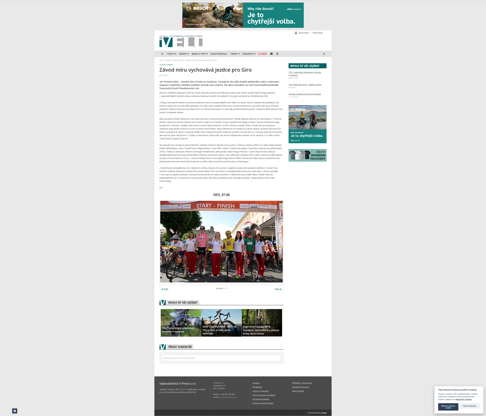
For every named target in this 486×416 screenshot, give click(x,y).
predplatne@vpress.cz (228, 397)
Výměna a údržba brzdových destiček (305, 94)
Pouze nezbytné (469, 406)
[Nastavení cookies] (14, 410)
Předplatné (257, 387)
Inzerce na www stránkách (263, 395)
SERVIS (183, 53)
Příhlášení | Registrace (302, 383)
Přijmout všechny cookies (448, 407)
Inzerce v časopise (260, 391)
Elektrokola (218, 53)
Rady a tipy (198, 53)
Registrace (304, 33)
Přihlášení (318, 33)
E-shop (262, 53)
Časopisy (247, 53)
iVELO (180, 41)
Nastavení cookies (463, 399)
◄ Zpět (164, 289)
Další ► (278, 289)
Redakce (256, 383)
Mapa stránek (298, 391)
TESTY (170, 53)
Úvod (161, 60)
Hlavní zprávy (178, 60)
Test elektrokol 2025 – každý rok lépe (305, 84)
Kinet (324, 412)
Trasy (233, 53)
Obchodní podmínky (260, 399)
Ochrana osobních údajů (262, 403)
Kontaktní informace (300, 387)
